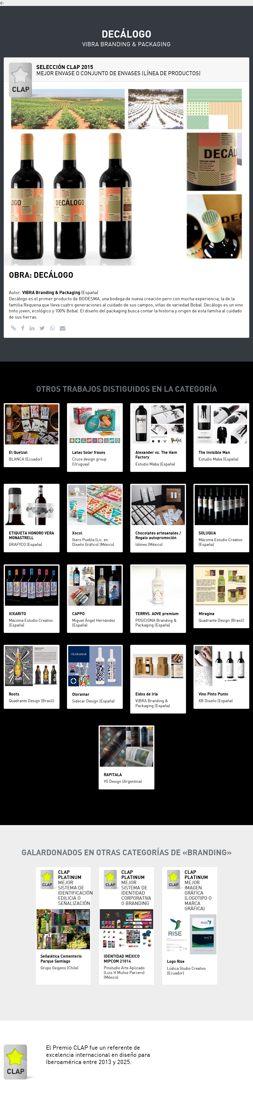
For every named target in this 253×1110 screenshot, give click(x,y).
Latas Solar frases (88, 453)
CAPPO (78, 614)
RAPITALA (113, 775)
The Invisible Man (214, 453)
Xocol (77, 533)
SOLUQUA (207, 533)
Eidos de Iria (146, 694)
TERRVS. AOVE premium (157, 614)
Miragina (206, 614)
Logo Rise (176, 962)
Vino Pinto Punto (213, 694)
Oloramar (80, 694)
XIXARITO (17, 614)
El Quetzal (18, 453)
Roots (14, 694)
